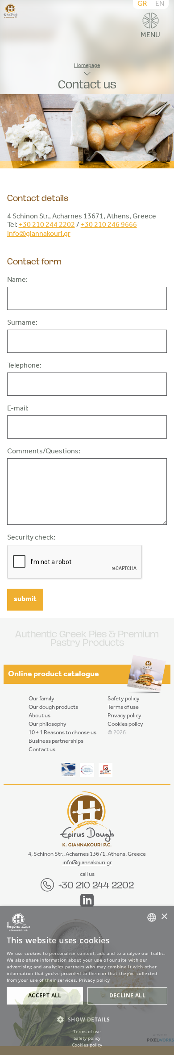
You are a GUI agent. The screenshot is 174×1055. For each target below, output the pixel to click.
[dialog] (87, 980)
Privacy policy (124, 715)
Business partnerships (56, 741)
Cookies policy (125, 724)
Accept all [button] (45, 995)
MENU (150, 34)
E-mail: (18, 409)
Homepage (87, 65)
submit (25, 599)
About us (39, 715)
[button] (87, 1019)
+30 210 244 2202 (47, 225)
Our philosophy (47, 724)
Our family (41, 698)
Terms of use (123, 707)
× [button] (164, 916)
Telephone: (24, 366)
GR (142, 4)
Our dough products (53, 707)
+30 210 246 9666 (109, 225)
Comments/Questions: (43, 452)
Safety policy (124, 698)
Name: (17, 280)
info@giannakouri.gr (38, 234)
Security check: (31, 538)
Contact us (42, 749)
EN (159, 4)
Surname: (22, 323)
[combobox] (151, 917)
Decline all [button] (127, 995)
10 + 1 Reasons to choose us (62, 732)
